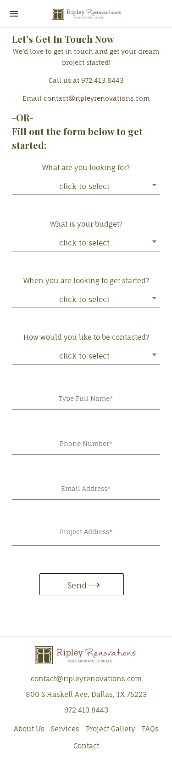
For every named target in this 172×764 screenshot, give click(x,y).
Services (65, 728)
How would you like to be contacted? (86, 337)
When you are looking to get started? (86, 280)
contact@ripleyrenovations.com (97, 98)
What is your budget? (86, 224)
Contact (86, 745)
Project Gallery (110, 728)
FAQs (150, 728)
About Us (29, 728)
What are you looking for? (86, 167)
